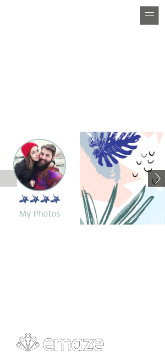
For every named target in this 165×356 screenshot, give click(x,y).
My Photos (39, 214)
